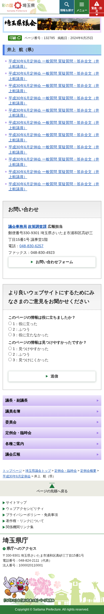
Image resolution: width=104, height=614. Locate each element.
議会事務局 (17, 226)
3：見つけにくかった (31, 360)
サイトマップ (16, 502)
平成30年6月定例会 (17, 476)
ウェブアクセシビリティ (25, 509)
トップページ (12, 471)
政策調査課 (37, 226)
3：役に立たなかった (31, 335)
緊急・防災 (96, 9)
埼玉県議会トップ (38, 471)
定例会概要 (88, 471)
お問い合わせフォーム (54, 262)
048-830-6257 (31, 246)
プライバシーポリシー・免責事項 (32, 515)
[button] (66, 7)
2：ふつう (21, 329)
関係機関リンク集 (20, 527)
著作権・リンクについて (25, 521)
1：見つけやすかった (31, 349)
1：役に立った (25, 324)
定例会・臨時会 (65, 471)
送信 (54, 376)
